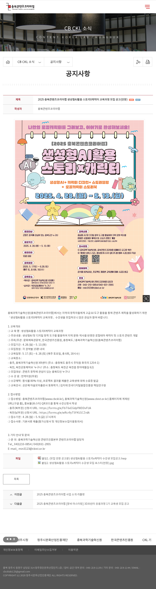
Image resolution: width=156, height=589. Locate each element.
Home (4, 59)
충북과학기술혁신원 (75, 540)
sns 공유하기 (138, 61)
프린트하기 (147, 61)
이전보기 (7, 539)
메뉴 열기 (147, 6)
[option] (38, 540)
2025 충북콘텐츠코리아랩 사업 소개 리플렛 (61, 494)
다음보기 (10, 539)
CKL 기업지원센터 (139, 540)
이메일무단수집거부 (45, 550)
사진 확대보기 (146, 298)
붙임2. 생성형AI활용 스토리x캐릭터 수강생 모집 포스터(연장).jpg (78, 463)
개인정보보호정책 (13, 550)
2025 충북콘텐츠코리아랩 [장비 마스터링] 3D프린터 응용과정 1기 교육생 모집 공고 (83, 503)
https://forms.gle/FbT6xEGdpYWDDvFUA (65, 408)
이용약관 (73, 550)
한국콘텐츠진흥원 (108, 540)
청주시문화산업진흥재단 (38, 540)
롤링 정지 (14, 539)
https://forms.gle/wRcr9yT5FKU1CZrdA (64, 412)
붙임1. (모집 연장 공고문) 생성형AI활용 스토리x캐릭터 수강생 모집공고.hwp (84, 458)
